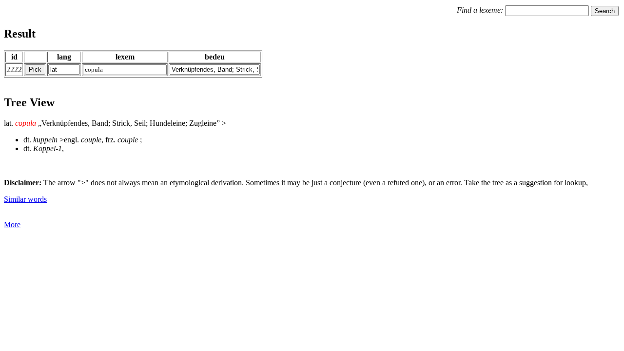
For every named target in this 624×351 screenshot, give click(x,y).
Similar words (25, 199)
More (12, 224)
